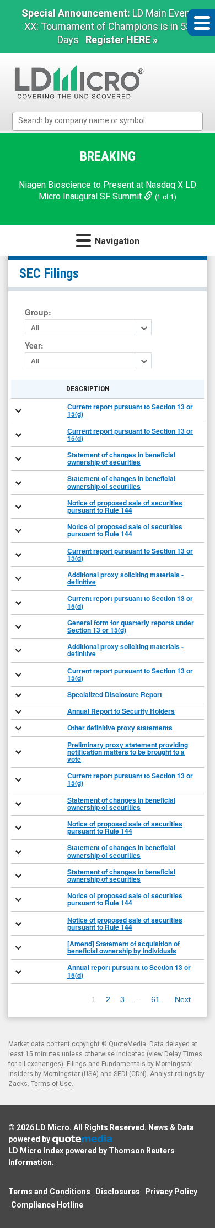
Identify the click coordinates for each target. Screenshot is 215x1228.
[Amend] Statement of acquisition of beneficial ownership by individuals (123, 947)
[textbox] (113, 120)
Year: (34, 345)
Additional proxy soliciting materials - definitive (125, 578)
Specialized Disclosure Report (114, 694)
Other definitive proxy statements (120, 727)
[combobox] (107, 121)
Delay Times (183, 1054)
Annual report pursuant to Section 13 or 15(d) (129, 970)
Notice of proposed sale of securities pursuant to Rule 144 (124, 506)
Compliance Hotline (47, 1204)
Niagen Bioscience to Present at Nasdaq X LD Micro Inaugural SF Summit (107, 191)
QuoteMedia (127, 1044)
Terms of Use (51, 1084)
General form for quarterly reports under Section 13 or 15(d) (130, 626)
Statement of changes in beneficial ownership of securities (121, 458)
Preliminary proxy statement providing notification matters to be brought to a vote (127, 752)
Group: (38, 312)
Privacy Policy (171, 1191)
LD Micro (52, 1127)
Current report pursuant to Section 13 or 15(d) (130, 410)
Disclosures (117, 1191)
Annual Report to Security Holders (121, 711)
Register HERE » (121, 39)
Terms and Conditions (49, 1191)
